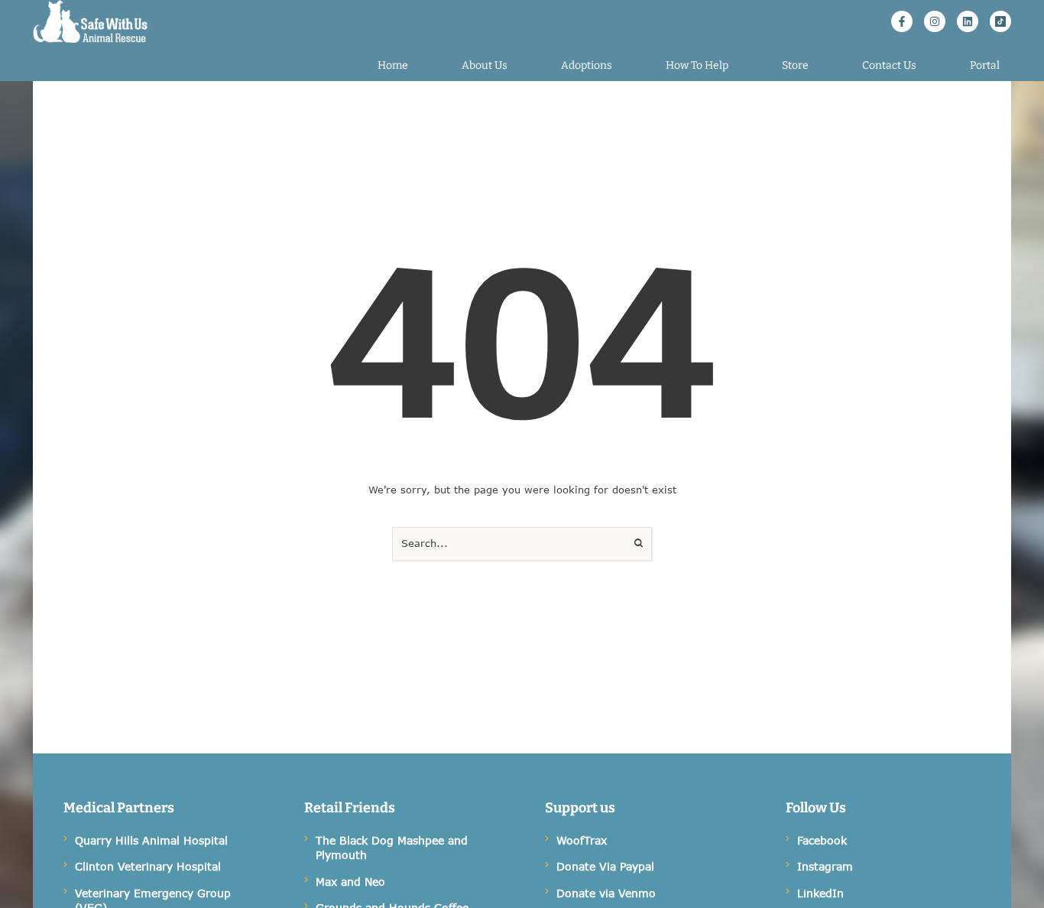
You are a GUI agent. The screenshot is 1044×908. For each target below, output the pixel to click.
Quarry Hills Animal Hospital (151, 840)
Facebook (822, 840)
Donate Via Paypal (605, 866)
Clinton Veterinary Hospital (148, 866)
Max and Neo (350, 881)
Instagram (825, 866)
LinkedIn (820, 893)
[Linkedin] (967, 21)
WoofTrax (581, 840)
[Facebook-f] (902, 21)
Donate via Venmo (606, 893)
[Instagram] (934, 21)
